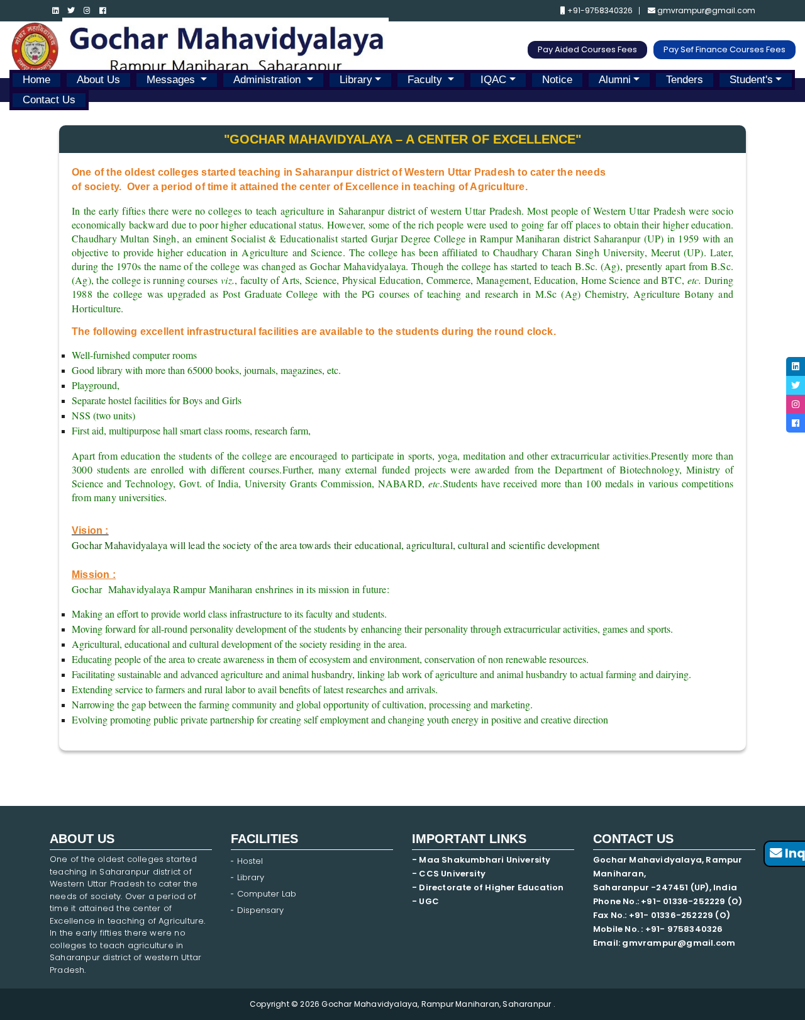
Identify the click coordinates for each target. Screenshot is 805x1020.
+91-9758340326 (599, 10)
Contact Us (49, 100)
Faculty (426, 80)
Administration (268, 80)
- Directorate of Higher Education (489, 887)
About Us (98, 80)
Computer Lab (268, 894)
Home (36, 80)
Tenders (684, 80)
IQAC (493, 80)
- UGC (425, 901)
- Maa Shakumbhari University (482, 860)
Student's (751, 80)
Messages (172, 80)
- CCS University (449, 874)
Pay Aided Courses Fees (587, 49)
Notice (557, 80)
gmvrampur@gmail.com (705, 10)
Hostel (250, 861)
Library (356, 80)
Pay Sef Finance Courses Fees (724, 49)
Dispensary (260, 910)
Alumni (615, 80)
